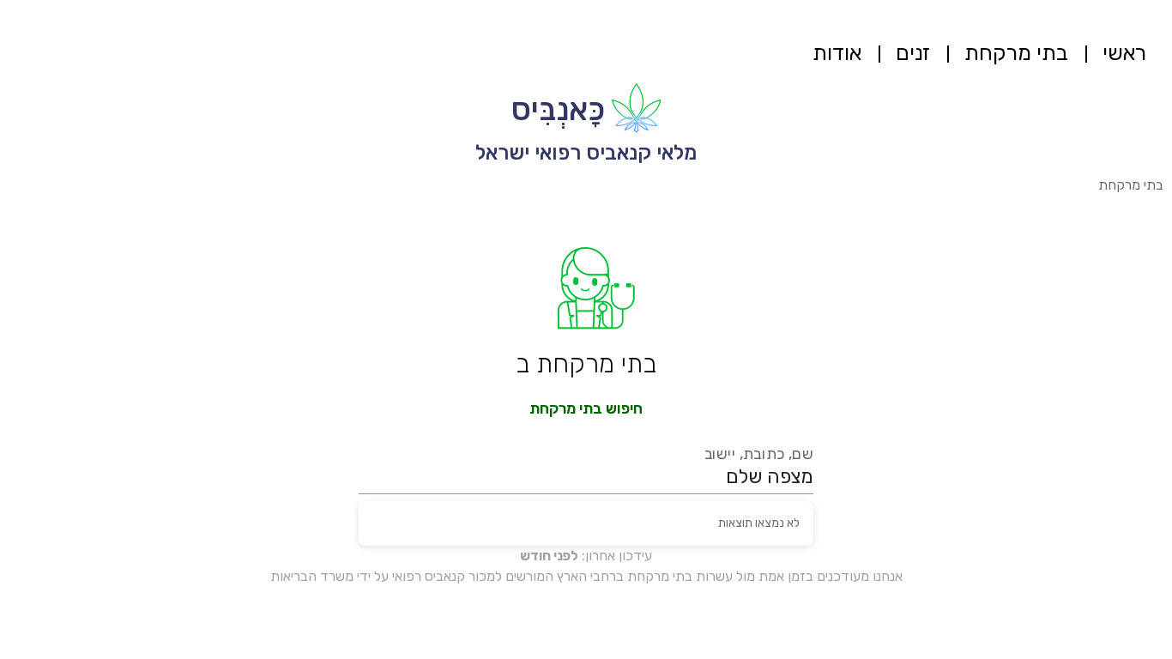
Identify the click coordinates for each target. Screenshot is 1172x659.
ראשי (1124, 52)
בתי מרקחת (1016, 52)
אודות (837, 52)
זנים (913, 52)
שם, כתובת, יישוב (759, 454)
